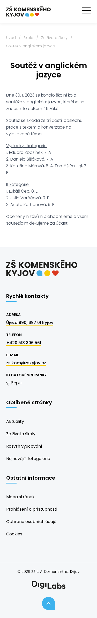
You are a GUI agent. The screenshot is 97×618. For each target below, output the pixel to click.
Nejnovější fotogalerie (28, 459)
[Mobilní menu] (86, 10)
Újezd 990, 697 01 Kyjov (29, 323)
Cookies (14, 534)
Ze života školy (54, 37)
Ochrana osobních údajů (31, 522)
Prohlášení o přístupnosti (31, 509)
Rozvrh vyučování (24, 446)
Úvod (11, 37)
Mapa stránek (20, 497)
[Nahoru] (48, 603)
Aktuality (15, 421)
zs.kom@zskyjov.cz (26, 363)
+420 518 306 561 (23, 343)
